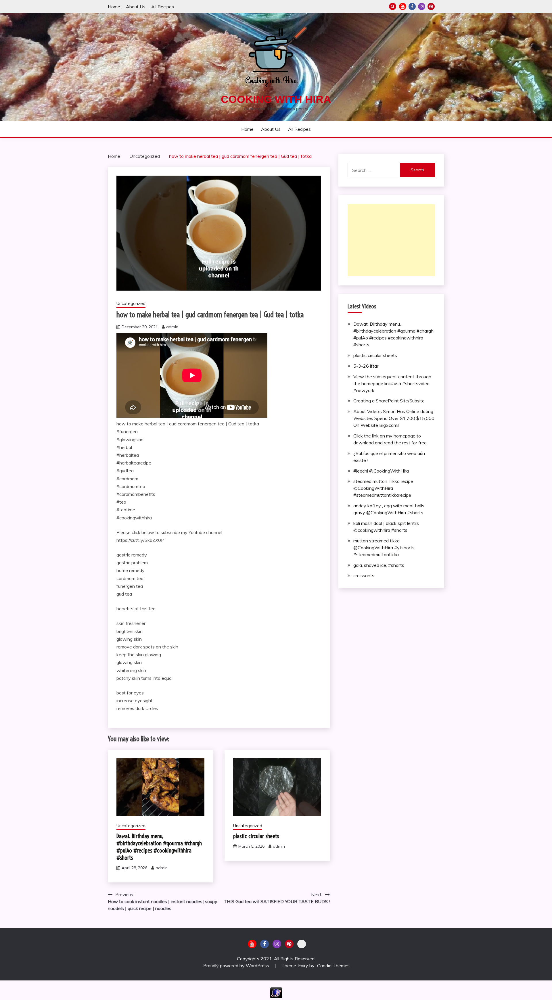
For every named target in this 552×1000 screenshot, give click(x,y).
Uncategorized (130, 303)
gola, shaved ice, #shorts (378, 565)
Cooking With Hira (276, 99)
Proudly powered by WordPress (236, 965)
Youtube (402, 6)
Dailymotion (440, 6)
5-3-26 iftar (365, 366)
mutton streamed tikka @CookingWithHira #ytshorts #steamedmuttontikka (384, 547)
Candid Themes (333, 965)
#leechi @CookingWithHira (381, 471)
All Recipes (162, 6)
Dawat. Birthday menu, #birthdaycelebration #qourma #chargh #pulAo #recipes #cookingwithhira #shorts (159, 846)
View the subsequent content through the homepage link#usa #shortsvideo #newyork (392, 383)
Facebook (412, 6)
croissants (363, 575)
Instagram (421, 6)
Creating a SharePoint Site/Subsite (389, 401)
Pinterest (431, 6)
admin (172, 326)
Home (114, 6)
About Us (135, 6)
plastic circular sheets (256, 836)
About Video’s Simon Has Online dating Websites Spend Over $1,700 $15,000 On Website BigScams (393, 418)
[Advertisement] (391, 240)
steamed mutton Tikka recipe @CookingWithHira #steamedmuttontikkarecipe (383, 488)
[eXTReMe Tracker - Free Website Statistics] (276, 996)
